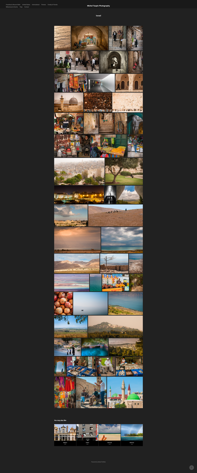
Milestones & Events (12, 7)
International (35, 4)
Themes (43, 4)
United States (26, 4)
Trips (21, 7)
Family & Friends (52, 4)
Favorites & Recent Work (13, 4)
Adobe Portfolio (102, 462)
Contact (26, 7)
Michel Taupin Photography (98, 6)
